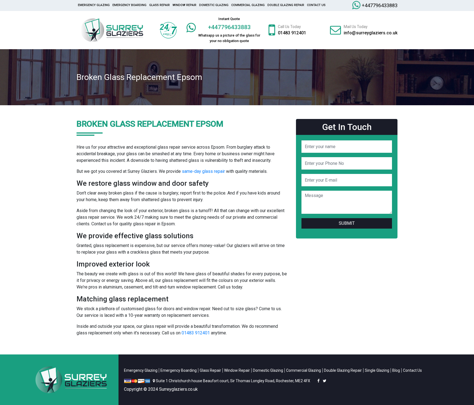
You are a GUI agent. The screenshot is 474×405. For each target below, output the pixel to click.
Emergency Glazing (94, 5)
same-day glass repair (203, 171)
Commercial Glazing (248, 5)
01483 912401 (292, 32)
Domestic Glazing (213, 5)
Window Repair (184, 5)
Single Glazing (377, 370)
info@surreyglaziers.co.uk (370, 32)
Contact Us (316, 5)
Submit (347, 223)
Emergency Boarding (129, 5)
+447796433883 (379, 5)
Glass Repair (159, 5)
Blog (396, 370)
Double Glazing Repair (285, 5)
